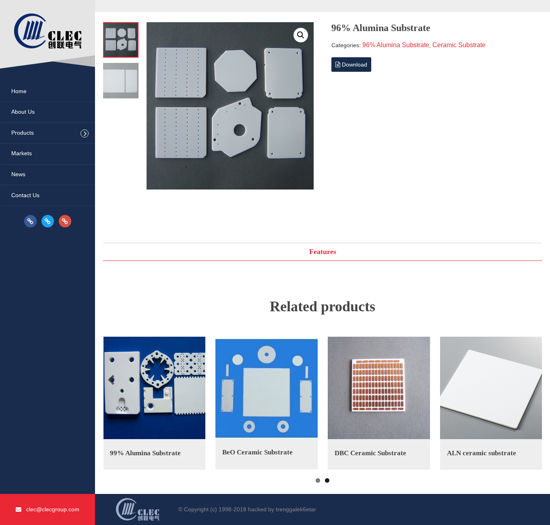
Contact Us (25, 195)
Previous (112, 380)
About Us (23, 111)
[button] (301, 35)
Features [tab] (322, 252)
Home (19, 91)
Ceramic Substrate (459, 45)
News (18, 174)
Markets (21, 153)
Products (22, 132)
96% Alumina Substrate (395, 45)
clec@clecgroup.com (50, 509)
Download (353, 64)
